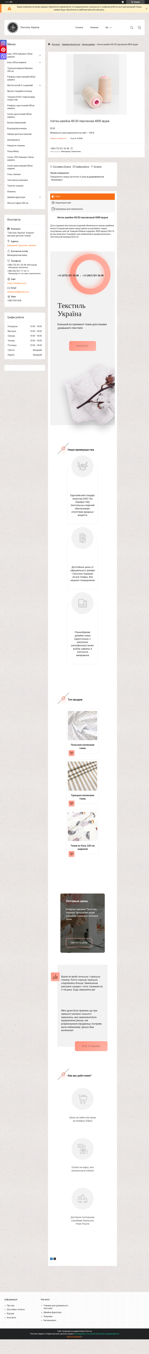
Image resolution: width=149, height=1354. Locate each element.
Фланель (11, 191)
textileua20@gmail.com (18, 292)
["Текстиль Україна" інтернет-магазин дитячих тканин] (12, 27)
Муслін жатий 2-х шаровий (20, 85)
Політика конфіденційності (108, 1334)
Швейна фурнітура (71, 44)
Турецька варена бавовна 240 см (20, 69)
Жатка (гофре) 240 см (17, 203)
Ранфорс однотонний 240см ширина (20, 107)
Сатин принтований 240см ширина (20, 167)
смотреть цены (79, 943)
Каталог (56, 44)
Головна (79, 27)
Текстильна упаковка (17, 180)
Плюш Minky (13, 151)
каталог (82, 345)
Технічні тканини (15, 186)
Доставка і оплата (16, 1309)
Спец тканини (14, 174)
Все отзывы (91, 1046)
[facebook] (51, 1259)
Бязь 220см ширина (16, 62)
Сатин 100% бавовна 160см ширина (20, 158)
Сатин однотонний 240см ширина (19, 115)
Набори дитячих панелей (19, 134)
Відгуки (10, 1313)
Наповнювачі (13, 140)
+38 (68, 275)
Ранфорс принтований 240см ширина (21, 78)
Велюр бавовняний (16, 122)
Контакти (11, 1317)
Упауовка (48, 1316)
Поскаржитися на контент (85, 1334)
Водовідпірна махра (17, 128)
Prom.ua (88, 1331)
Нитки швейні (88, 44)
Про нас (10, 1305)
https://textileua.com (16, 283)
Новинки (94, 27)
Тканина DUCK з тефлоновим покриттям (21, 98)
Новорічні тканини (16, 145)
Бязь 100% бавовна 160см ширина (19, 55)
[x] (55, 1259)
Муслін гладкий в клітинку (19, 91)
